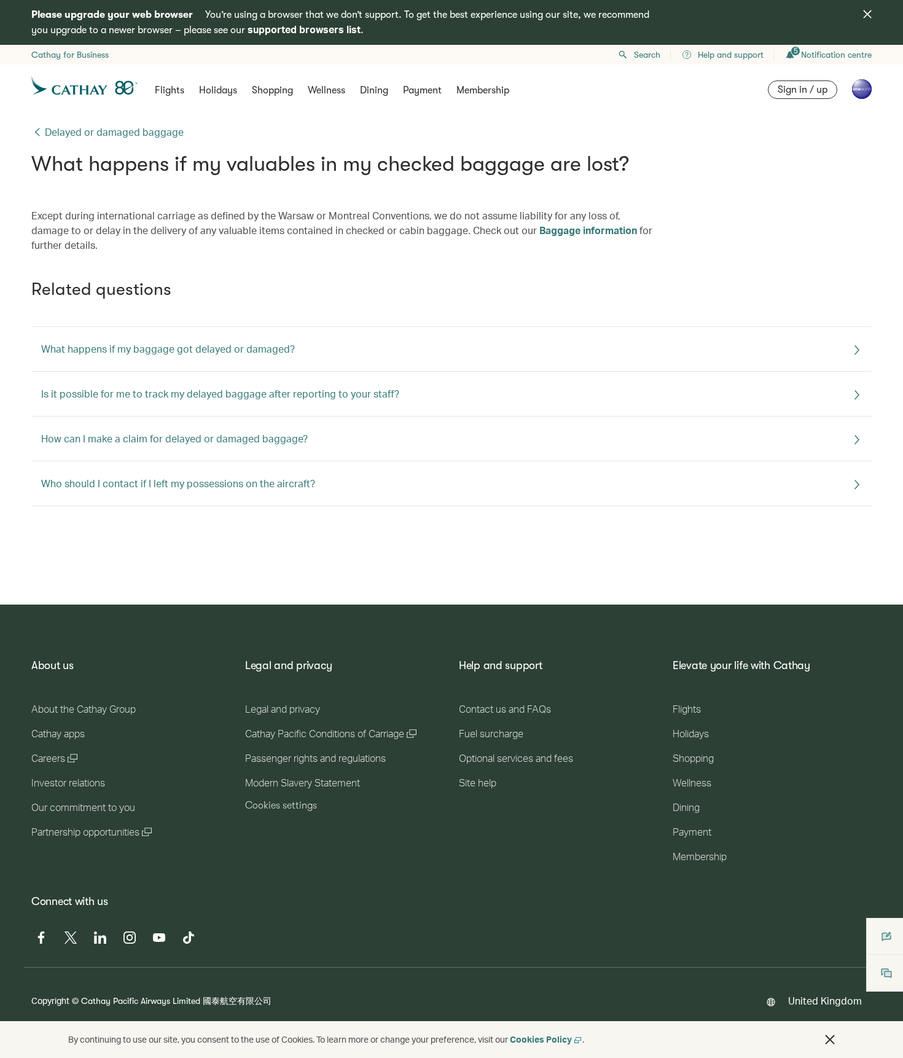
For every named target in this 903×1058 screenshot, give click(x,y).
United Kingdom (825, 1000)
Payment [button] (422, 90)
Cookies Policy (541, 1039)
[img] (867, 14)
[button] (830, 1039)
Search (647, 55)
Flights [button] (169, 90)
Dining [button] (374, 90)
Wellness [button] (326, 90)
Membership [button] (482, 90)
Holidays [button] (218, 90)
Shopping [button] (272, 90)
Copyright (50, 1000)
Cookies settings (281, 805)
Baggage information (588, 230)
